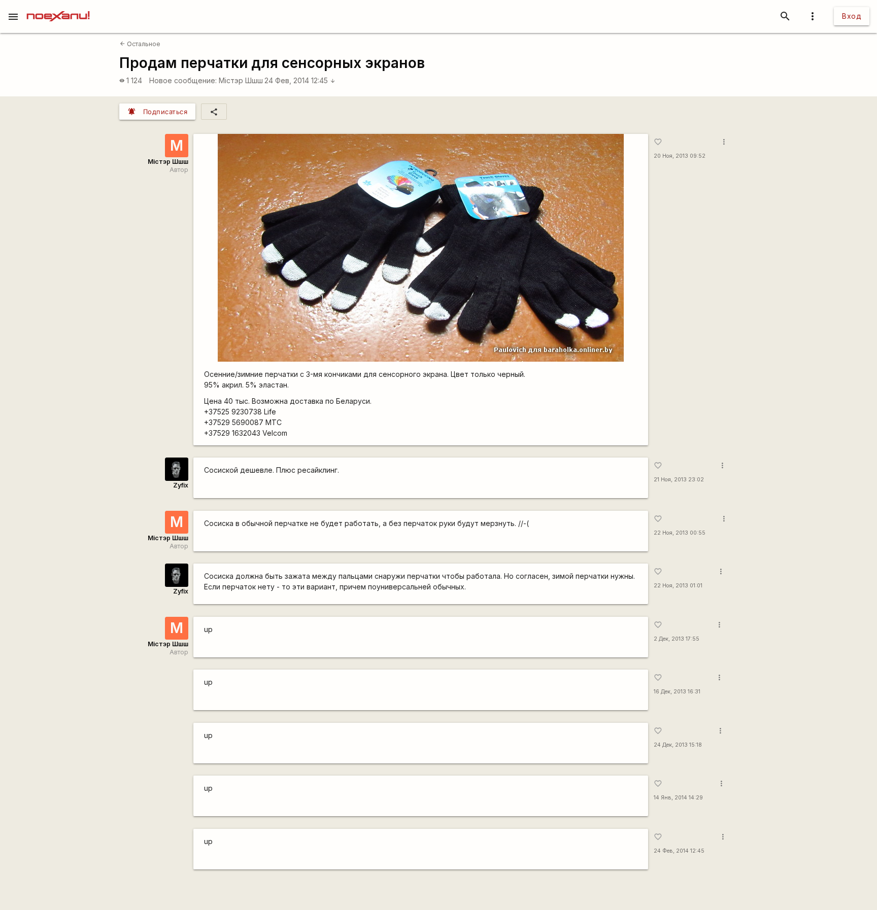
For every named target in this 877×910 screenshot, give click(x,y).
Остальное (140, 44)
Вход (851, 16)
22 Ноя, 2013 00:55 (679, 533)
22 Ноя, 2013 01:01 (678, 585)
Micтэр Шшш (241, 80)
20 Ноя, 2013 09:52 (679, 156)
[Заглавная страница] (58, 7)
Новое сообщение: (183, 80)
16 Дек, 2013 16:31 (677, 691)
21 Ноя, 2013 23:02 (679, 479)
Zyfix (180, 485)
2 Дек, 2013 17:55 (676, 639)
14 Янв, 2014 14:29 (678, 797)
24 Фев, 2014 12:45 (299, 80)
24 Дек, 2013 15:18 (678, 745)
